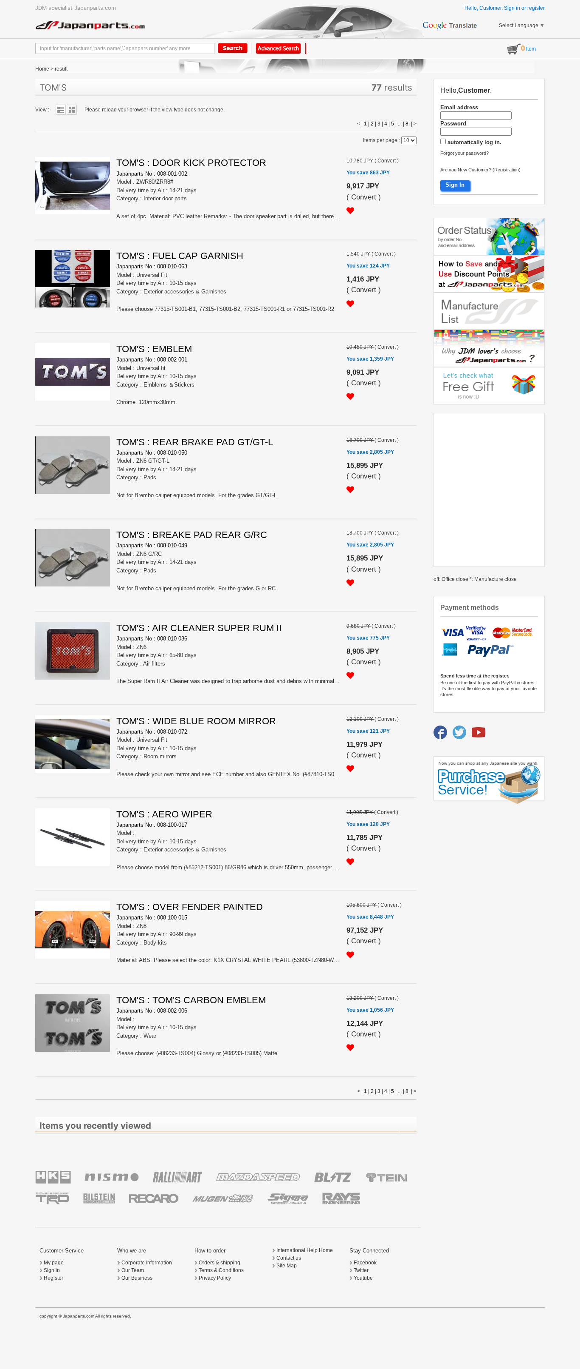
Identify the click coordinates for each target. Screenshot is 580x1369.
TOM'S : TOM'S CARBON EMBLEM (191, 1000)
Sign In (455, 185)
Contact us (288, 1258)
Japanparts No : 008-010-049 (151, 545)
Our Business (136, 1278)
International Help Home (304, 1250)
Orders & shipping (219, 1262)
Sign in (512, 8)
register (536, 8)
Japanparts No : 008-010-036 (151, 638)
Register (53, 1278)
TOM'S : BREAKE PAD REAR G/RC (191, 534)
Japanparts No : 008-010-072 (151, 732)
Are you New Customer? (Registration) (480, 169)
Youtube (363, 1278)
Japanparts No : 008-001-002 (151, 174)
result (61, 69)
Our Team (132, 1270)
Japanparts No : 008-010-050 (151, 453)
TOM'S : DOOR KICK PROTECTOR (191, 162)
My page (54, 1262)
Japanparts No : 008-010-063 (151, 266)
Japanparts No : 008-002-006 (151, 1011)
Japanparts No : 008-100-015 (151, 917)
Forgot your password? (464, 153)
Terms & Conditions (221, 1270)
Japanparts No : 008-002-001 (151, 359)
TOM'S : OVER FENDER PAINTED (189, 907)
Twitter (361, 1270)
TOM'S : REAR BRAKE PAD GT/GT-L (194, 442)
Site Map (286, 1265)
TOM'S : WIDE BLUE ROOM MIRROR (196, 721)
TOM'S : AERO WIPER (164, 814)
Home (42, 69)
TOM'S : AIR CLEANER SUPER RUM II (199, 628)
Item (528, 48)
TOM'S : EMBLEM (154, 349)
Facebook (365, 1262)
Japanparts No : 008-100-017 (151, 825)
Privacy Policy (215, 1278)
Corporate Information (146, 1262)
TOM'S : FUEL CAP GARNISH (179, 255)
